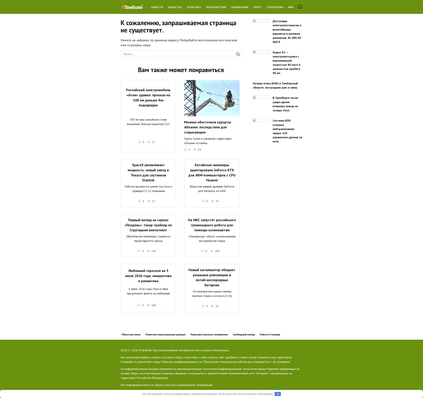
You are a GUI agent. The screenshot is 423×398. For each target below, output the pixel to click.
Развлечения (239, 7)
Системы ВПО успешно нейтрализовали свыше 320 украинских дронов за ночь (287, 131)
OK (277, 394)
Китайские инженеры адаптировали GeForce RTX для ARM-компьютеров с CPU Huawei (211, 172)
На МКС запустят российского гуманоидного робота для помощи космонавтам (212, 225)
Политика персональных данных (165, 334)
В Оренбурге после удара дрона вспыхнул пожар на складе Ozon (285, 104)
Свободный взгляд (244, 334)
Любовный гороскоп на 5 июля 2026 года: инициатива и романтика (148, 275)
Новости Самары (270, 334)
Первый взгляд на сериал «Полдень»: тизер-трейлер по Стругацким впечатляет (148, 225)
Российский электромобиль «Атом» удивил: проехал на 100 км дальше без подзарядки (148, 97)
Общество (175, 7)
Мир (291, 7)
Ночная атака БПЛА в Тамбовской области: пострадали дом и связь (275, 85)
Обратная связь (131, 334)
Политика (194, 7)
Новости (157, 7)
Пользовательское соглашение (209, 334)
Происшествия (216, 7)
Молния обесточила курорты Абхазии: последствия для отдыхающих (207, 127)
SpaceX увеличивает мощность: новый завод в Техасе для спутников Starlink (148, 172)
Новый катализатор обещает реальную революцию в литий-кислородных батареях (212, 277)
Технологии (275, 7)
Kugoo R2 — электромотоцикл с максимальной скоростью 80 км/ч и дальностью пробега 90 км (286, 62)
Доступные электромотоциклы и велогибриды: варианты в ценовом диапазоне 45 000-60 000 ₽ (287, 31)
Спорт (257, 7)
